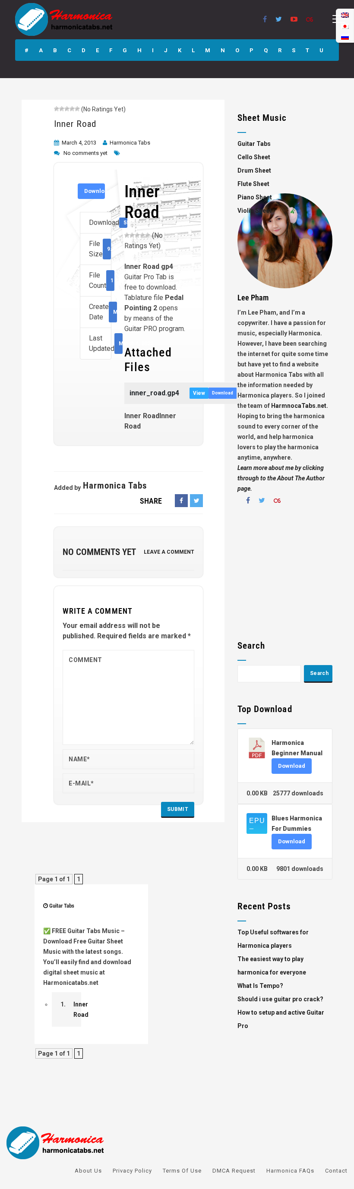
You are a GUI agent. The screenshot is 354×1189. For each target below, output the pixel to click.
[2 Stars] (61, 108)
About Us (88, 1170)
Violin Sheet (254, 210)
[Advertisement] (284, 576)
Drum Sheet (254, 170)
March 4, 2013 (79, 142)
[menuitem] (345, 37)
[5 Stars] (77, 108)
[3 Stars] (67, 108)
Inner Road (75, 124)
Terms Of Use (182, 1170)
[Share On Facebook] (181, 500)
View (199, 393)
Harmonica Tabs (130, 142)
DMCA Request (234, 1170)
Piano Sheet (254, 197)
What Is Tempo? (260, 985)
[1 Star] (56, 108)
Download (94, 191)
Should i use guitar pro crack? (280, 999)
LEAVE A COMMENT (169, 552)
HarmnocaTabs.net (298, 405)
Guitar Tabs (61, 905)
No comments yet (85, 153)
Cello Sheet (253, 157)
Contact (336, 1170)
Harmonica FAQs (290, 1170)
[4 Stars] (72, 108)
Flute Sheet (253, 183)
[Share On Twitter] (196, 500)
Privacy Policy (132, 1170)
